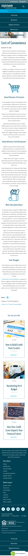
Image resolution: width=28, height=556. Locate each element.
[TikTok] (23, 509)
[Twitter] (8, 509)
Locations (5, 495)
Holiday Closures (7, 478)
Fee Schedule (6, 490)
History (5, 464)
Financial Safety (7, 468)
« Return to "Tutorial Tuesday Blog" (11, 304)
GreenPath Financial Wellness (10, 279)
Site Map (24, 516)
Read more (14, 355)
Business (14, 20)
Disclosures (6, 488)
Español (23, 1)
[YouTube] (18, 509)
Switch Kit (5, 497)
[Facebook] (3, 509)
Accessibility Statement (9, 473)
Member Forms (7, 485)
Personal (14, 15)
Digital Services (14, 25)
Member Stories (7, 475)
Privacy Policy (15, 516)
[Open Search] (23, 6)
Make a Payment (7, 502)
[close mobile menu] (26, 2)
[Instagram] (13, 509)
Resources (14, 29)
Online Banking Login (13, 11)
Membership (6, 466)
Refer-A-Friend (7, 499)
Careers (5, 471)
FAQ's (4, 492)
